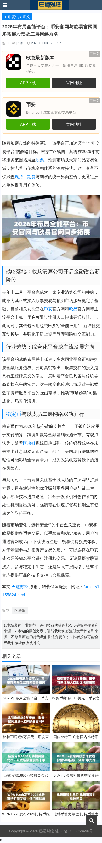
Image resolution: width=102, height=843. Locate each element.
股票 (40, 160)
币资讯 (13, 17)
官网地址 (74, 82)
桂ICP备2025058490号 (73, 831)
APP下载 (28, 82)
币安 (48, 309)
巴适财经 (20, 586)
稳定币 (13, 414)
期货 (31, 176)
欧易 (73, 309)
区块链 (29, 443)
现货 (19, 176)
